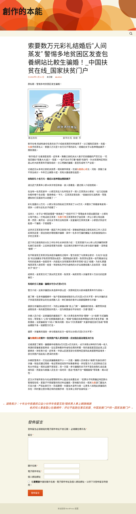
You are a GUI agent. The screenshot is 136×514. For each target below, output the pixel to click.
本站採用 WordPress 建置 (68, 508)
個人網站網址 (34, 477)
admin (59, 77)
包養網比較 (35, 338)
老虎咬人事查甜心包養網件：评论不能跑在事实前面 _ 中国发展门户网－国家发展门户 (81, 407)
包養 (30, 147)
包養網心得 (82, 169)
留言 (30, 435)
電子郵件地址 (35, 471)
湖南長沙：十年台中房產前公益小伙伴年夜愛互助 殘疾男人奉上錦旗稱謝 (47, 403)
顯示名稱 (33, 465)
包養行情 (62, 217)
